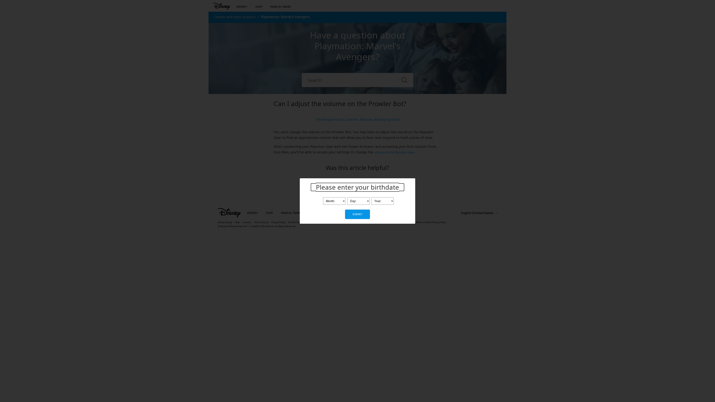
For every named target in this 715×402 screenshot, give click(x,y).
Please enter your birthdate (357, 187)
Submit (357, 214)
